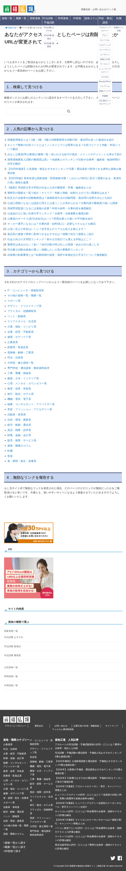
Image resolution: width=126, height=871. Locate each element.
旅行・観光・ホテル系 (20, 394)
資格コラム (91, 18)
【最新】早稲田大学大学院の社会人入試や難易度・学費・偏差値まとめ (49, 187)
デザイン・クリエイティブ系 (24, 306)
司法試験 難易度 (49, 45)
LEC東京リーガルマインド (105, 102)
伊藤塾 (105, 96)
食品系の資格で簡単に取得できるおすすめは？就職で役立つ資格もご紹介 (50, 234)
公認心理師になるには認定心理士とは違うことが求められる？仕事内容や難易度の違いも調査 (62, 203)
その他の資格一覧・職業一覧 (24, 295)
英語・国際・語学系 (19, 430)
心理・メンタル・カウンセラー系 (27, 383)
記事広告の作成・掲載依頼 (86, 726)
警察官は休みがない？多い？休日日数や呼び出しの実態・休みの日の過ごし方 (53, 244)
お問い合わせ (60, 726)
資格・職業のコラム (19, 445)
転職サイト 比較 (119, 29)
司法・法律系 (15, 357)
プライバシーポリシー (15, 726)
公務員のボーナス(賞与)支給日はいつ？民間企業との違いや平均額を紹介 (50, 218)
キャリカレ (105, 40)
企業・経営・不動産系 (20, 331)
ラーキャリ (105, 64)
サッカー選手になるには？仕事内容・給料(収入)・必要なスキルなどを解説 (51, 223)
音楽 (10, 456)
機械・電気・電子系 (19, 399)
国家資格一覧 (11, 631)
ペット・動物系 (16, 316)
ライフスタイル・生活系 (21, 321)
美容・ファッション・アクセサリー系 (29, 409)
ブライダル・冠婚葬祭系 (21, 311)
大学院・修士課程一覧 (20, 362)
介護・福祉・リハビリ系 (21, 326)
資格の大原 (105, 59)
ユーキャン (105, 54)
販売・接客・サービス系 (21, 440)
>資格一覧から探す (14, 842)
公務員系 (12, 342)
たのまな (105, 77)
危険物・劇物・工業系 (20, 352)
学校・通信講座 (105, 20)
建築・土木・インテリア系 (23, 378)
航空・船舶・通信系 (19, 424)
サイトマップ (111, 726)
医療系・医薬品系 (17, 347)
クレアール (105, 86)
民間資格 (63, 18)
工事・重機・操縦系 (19, 373)
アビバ (105, 35)
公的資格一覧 (11, 667)
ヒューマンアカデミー (105, 70)
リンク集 (111, 9)
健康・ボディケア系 (19, 337)
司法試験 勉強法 (49, 37)
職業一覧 (21, 18)
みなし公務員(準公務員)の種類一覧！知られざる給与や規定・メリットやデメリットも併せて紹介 (64, 154)
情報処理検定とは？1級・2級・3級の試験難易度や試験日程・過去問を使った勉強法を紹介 (60, 139)
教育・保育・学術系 (19, 388)
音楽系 (33, 757)
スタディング (105, 45)
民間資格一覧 (11, 676)
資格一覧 (7, 18)
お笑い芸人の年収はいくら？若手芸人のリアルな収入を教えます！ (46, 229)
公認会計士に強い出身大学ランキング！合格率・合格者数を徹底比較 (48, 213)
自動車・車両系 (16, 414)
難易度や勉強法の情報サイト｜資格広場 (87, 866)
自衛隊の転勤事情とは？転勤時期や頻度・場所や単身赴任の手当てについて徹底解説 (57, 254)
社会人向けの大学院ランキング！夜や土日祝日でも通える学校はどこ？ (49, 239)
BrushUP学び (105, 81)
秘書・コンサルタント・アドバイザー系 (31, 404)
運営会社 (39, 726)
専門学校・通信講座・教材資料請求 (28, 368)
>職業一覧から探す (14, 847)
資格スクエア (105, 91)
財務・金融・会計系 (19, 435)
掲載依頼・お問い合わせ (93, 9)
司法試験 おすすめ (49, 29)
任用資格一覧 (11, 685)
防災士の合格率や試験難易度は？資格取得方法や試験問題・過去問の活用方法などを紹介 (59, 198)
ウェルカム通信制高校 (63, 729)
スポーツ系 (14, 300)
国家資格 (35, 18)
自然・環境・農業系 (19, 419)
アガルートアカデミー (105, 29)
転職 (119, 18)
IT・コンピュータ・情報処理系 (25, 290)
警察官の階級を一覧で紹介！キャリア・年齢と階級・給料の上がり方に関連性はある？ (58, 192)
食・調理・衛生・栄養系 (21, 461)
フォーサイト (105, 50)
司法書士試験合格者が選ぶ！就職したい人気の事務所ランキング (45, 249)
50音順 (77, 18)
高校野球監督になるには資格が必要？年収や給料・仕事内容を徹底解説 (49, 208)
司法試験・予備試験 (49, 20)
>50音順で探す (12, 851)
